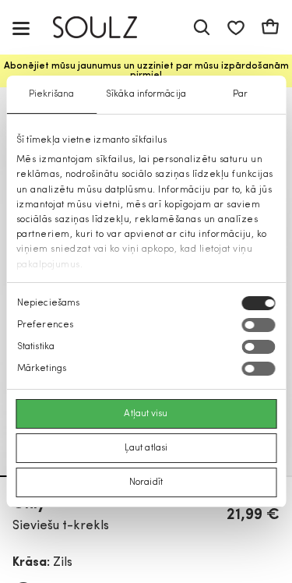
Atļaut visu (145, 414)
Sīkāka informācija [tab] (146, 94)
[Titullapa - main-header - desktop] (106, 28)
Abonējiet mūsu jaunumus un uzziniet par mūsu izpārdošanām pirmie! (146, 71)
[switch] (258, 325)
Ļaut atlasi (146, 448)
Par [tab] (240, 94)
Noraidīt (146, 482)
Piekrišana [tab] (52, 94)
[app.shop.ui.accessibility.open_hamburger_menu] (21, 27)
